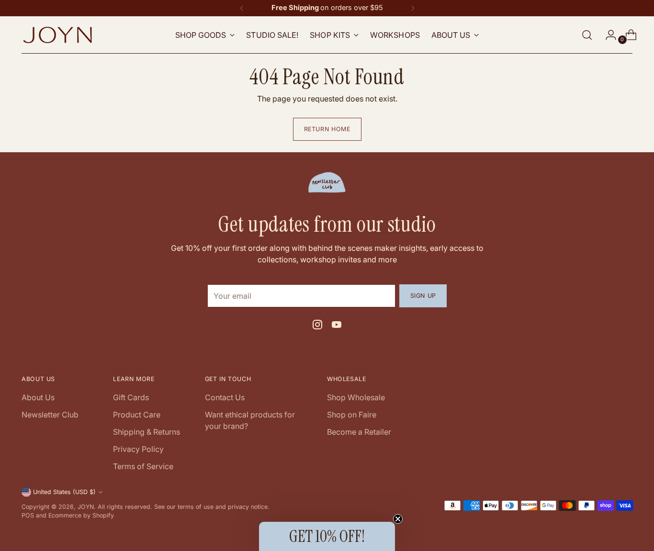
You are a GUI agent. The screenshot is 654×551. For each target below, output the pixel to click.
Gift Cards (131, 397)
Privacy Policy (138, 449)
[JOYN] (57, 35)
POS (28, 515)
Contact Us (225, 397)
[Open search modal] (587, 35)
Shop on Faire (351, 414)
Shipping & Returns (146, 432)
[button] (327, 536)
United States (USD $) (64, 491)
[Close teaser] (398, 519)
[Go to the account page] (607, 35)
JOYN (86, 506)
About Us (38, 397)
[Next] (412, 8)
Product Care (136, 414)
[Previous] (241, 8)
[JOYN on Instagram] (317, 326)
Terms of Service (143, 466)
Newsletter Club (50, 414)
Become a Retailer (359, 432)
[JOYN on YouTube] (336, 326)
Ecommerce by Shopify (81, 515)
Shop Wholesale (356, 397)
